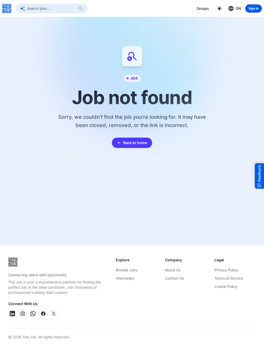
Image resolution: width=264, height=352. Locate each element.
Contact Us (174, 278)
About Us (172, 270)
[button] (219, 8)
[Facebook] (43, 313)
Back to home (135, 142)
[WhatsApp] (33, 313)
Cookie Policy (225, 286)
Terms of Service (228, 278)
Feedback (259, 173)
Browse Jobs (126, 270)
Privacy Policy (226, 270)
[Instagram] (23, 313)
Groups (203, 8)
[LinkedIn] (12, 313)
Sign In (254, 8)
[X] (54, 313)
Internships (125, 278)
